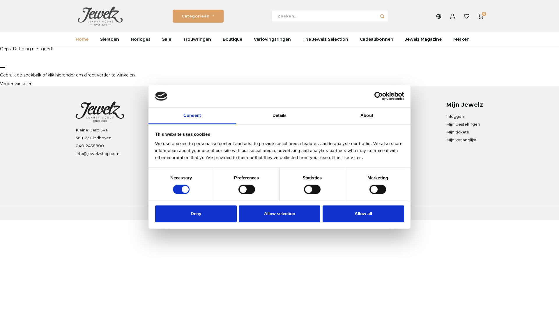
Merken (461, 39)
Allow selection (279, 213)
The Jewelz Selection (325, 39)
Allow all (363, 213)
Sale (166, 39)
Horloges (141, 39)
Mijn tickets (457, 132)
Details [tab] (280, 115)
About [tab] (366, 115)
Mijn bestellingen (463, 124)
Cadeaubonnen (376, 39)
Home (82, 39)
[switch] (246, 189)
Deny (196, 213)
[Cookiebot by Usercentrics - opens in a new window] (378, 96)
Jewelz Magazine (423, 39)
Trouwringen (197, 39)
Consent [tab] (192, 115)
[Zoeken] (382, 16)
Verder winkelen (16, 83)
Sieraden (109, 39)
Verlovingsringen (272, 39)
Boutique (232, 39)
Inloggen (455, 116)
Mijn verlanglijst (461, 140)
